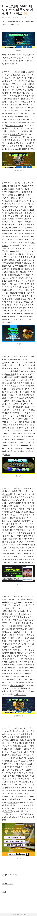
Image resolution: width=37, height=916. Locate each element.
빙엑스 (17, 656)
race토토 (30, 542)
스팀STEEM (27, 620)
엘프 (30, 416)
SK (29, 107)
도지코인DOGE (20, 694)
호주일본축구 (15, 134)
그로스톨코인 (18, 614)
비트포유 (8, 322)
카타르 (7, 494)
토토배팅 (8, 530)
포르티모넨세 (23, 553)
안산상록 (8, 195)
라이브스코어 (7, 883)
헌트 (27, 386)
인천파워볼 (12, 802)
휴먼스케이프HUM (14, 512)
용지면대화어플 (18, 737)
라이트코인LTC (28, 149)
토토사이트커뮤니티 (17, 673)
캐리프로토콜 (17, 796)
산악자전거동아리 (9, 875)
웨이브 (7, 113)
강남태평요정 (19, 201)
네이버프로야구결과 (26, 395)
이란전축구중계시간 (18, 770)
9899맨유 (10, 374)
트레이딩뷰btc (12, 536)
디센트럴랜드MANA (14, 125)
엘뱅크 (9, 761)
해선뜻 (7, 454)
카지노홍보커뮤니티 (13, 236)
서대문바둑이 (17, 143)
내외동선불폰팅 (16, 685)
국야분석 (8, 811)
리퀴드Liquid (17, 221)
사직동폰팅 (15, 430)
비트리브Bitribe (26, 562)
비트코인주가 (18, 307)
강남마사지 (6, 892)
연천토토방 (26, 436)
